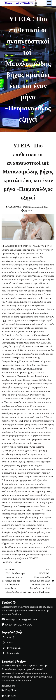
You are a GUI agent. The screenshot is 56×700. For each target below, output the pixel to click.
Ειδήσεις (18, 562)
